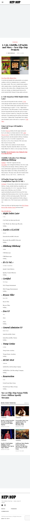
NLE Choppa (25, 205)
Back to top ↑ (5, 518)
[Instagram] (5, 505)
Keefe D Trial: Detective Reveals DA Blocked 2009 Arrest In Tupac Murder (7, 422)
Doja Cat (8, 131)
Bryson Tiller (4, 207)
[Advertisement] (15, 21)
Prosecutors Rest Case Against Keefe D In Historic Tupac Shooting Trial (22, 422)
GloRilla (3, 162)
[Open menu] (2, 2)
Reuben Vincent (12, 207)
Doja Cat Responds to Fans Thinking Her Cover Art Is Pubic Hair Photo (14, 152)
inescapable (4, 164)
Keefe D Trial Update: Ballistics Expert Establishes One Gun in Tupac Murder (7, 445)
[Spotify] (2, 505)
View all (26, 403)
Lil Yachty (3, 184)
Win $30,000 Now (6, 211)
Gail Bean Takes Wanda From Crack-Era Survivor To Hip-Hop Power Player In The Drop (22, 446)
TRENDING (15, 42)
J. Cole (24, 101)
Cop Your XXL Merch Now (8, 78)
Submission (5, 511)
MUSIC (3, 508)
